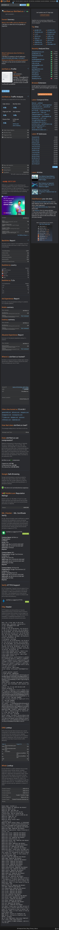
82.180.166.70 (36, 158)
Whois (7, 766)
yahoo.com (50, 40)
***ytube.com (6, 417)
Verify (11, 585)
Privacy (32, 928)
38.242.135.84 (36, 156)
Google (10, 474)
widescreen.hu (36, 71)
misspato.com (25, 412)
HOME (14, 1)
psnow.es (21, 417)
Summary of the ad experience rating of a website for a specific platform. (15, 302)
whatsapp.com (51, 44)
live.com (49, 42)
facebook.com (39, 32)
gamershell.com (6, 412)
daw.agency (35, 73)
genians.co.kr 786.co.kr (39, 112)
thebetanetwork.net (37, 55)
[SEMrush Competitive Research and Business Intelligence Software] (9, 181)
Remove (37, 210)
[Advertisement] (15, 40)
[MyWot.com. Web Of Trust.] (4, 493)
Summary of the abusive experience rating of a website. (14, 338)
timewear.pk (35, 75)
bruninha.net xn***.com (39, 118)
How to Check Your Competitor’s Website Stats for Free (47, 191)
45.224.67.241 (36, 148)
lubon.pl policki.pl (37, 103)
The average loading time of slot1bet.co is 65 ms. (15, 428)
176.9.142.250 (35, 152)
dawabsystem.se (36, 78)
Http (7, 607)
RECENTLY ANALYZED (24, 1)
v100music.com (6, 420)
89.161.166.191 (35, 139)
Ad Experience (10, 299)
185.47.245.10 (36, 162)
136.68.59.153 (35, 137)
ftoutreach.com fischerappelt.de (42, 105)
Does (10, 439)
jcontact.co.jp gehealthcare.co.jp (42, 124)
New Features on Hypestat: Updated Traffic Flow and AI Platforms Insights (46, 184)
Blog (28, 928)
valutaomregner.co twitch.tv (40, 114)
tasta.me (34, 57)
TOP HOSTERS (31, 1)
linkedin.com (50, 38)
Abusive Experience (13, 335)
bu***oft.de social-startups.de (41, 110)
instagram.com (51, 32)
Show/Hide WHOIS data (41, 207)
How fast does (14, 425)
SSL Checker (14, 514)
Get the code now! (44, 224)
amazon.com (50, 34)
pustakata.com (36, 76)
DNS (7, 728)
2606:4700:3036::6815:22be (10, 58)
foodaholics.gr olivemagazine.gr (41, 116)
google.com (38, 30)
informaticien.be (36, 61)
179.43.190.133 (36, 145)
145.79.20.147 (36, 160)
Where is (13, 357)
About (36, 928)
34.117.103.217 (36, 164)
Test (28, 601)
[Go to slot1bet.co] (24, 11)
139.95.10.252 (35, 150)
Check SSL (26, 533)
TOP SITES (17, 1)
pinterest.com (38, 44)
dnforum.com (15, 412)
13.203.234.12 (35, 154)
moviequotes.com (17, 415)
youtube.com (51, 30)
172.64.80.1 (21, 58)
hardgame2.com (6, 415)
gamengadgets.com (37, 65)
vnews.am (34, 67)
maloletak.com (16, 420)
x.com (36, 34)
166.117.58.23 (35, 141)
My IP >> (55, 167)
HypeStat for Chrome (46, 94)
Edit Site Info (5, 91)
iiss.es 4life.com (37, 128)
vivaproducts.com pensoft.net (41, 107)
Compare (23, 5)
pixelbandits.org (36, 54)
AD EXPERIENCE (38, 1)
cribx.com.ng (35, 63)
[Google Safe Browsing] (3, 487)
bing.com (37, 38)
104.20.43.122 (36, 147)
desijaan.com (14, 417)
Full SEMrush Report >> (23, 235)
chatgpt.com (38, 40)
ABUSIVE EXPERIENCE (45, 1)
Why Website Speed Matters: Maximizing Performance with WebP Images (47, 178)
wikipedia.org (38, 42)
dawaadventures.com (38, 52)
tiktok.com (38, 36)
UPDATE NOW (45, 15)
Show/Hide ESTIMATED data (43, 202)
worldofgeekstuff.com (38, 59)
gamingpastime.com (37, 69)
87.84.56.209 (35, 143)
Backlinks (8, 241)
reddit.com (50, 36)
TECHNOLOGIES (53, 1)
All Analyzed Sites (21, 928)
